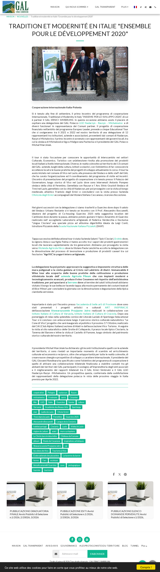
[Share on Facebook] (114, 474)
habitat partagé (40, 426)
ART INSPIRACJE (116, 307)
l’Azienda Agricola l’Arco (51, 247)
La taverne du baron (71, 455)
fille (35, 402)
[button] (77, 7)
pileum (36, 441)
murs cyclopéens (67, 431)
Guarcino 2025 (72, 417)
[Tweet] (119, 474)
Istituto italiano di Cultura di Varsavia (52, 313)
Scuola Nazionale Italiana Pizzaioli (77, 226)
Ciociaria (54, 426)
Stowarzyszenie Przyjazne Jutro (47, 446)
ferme (36, 460)
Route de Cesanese (51, 441)
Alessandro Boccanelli (43, 421)
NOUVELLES (22, 16)
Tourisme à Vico (59, 450)
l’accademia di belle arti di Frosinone (96, 304)
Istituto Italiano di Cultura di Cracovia (95, 313)
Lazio (64, 426)
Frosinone (52, 397)
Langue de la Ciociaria (66, 421)
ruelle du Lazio (47, 412)
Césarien (74, 397)
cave (62, 465)
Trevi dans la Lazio (41, 417)
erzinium (54, 460)
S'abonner (97, 553)
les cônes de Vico (40, 450)
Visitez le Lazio (77, 426)
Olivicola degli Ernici (43, 194)
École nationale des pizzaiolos (46, 455)
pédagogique (74, 465)
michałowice (39, 397)
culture (81, 402)
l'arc (44, 460)
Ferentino (57, 417)
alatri (54, 431)
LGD (42, 402)
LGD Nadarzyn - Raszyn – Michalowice (100, 122)
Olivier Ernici (63, 412)
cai (66, 446)
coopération (38, 392)
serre (63, 397)
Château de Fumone (69, 436)
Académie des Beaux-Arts (56, 407)
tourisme (48, 470)
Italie (50, 402)
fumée (71, 402)
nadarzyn (63, 392)
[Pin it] (125, 474)
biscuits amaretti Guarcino (44, 465)
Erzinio (118, 238)
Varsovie (37, 407)
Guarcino (61, 402)
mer (35, 412)
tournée (36, 470)
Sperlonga (76, 407)
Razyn (74, 392)
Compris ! (146, 567)
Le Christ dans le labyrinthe (45, 436)
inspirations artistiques (74, 441)
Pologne (51, 392)
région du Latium (40, 431)
